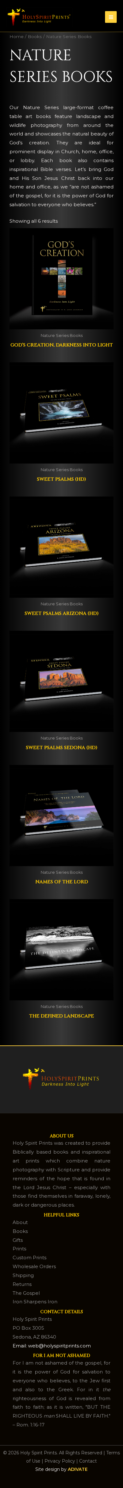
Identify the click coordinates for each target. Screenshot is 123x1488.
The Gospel (26, 1293)
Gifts (18, 1240)
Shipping (23, 1275)
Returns (22, 1284)
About (20, 1222)
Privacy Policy (59, 1461)
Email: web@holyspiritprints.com (52, 1346)
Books (35, 36)
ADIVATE (78, 1469)
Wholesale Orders (34, 1266)
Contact (88, 1461)
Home (16, 36)
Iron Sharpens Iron (35, 1302)
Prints (19, 1249)
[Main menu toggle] (111, 17)
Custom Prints (29, 1257)
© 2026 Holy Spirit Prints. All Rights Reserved (52, 1453)
